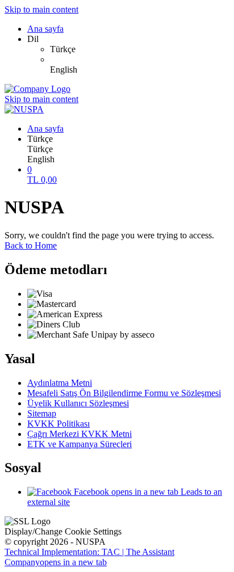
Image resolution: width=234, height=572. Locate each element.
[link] (139, 49)
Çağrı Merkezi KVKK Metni (79, 434)
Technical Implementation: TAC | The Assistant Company (89, 557)
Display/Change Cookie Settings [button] (63, 531)
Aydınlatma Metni (59, 383)
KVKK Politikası (58, 423)
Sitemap (41, 413)
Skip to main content (41, 9)
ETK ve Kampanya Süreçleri (79, 444)
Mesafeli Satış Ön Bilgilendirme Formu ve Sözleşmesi (124, 393)
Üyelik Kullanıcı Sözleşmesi (78, 403)
